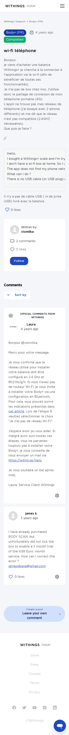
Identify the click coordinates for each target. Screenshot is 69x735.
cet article (16, 411)
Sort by (20, 295)
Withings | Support (14, 21)
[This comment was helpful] (10, 576)
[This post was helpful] (7, 210)
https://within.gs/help (25, 460)
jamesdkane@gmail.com (27, 566)
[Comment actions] (57, 495)
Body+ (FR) (36, 21)
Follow (19, 261)
